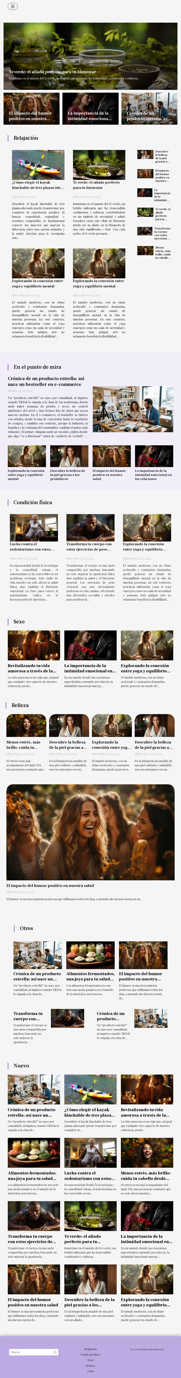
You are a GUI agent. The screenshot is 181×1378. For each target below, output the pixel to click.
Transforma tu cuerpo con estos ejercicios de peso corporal (162, 237)
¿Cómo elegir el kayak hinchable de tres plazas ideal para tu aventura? (38, 187)
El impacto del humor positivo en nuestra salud (30, 119)
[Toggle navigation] (13, 6)
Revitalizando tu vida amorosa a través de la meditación (30, 671)
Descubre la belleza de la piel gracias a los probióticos (162, 160)
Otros (90, 1371)
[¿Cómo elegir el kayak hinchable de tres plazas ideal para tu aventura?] (38, 165)
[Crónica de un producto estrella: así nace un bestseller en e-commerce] (133, 409)
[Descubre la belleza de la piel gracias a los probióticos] (145, 154)
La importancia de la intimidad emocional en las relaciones (89, 119)
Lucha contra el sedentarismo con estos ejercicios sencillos (30, 549)
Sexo (90, 1360)
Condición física (90, 1354)
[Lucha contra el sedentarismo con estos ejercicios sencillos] (34, 527)
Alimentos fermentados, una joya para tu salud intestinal (90, 979)
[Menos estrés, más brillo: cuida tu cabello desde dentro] (145, 250)
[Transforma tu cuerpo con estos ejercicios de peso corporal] (144, 231)
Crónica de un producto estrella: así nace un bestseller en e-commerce (148, 121)
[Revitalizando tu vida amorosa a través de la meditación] (34, 645)
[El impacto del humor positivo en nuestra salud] (145, 173)
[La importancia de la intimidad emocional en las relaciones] (144, 192)
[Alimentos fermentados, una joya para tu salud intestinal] (90, 955)
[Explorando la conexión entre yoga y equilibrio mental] (38, 263)
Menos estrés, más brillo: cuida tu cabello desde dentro (163, 256)
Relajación (90, 1349)
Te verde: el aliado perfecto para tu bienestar (52, 72)
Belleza (90, 1366)
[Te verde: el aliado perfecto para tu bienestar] (90, 56)
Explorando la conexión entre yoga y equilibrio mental (26, 475)
